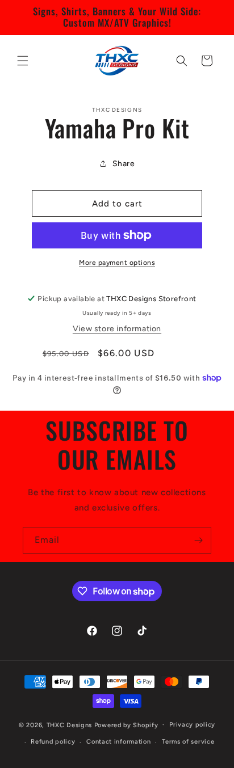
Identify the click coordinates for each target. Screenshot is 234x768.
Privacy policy (192, 724)
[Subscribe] (198, 540)
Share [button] (123, 163)
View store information (117, 329)
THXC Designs (70, 724)
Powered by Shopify (126, 724)
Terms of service (188, 741)
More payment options (117, 263)
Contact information (118, 741)
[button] (22, 60)
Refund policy (53, 741)
